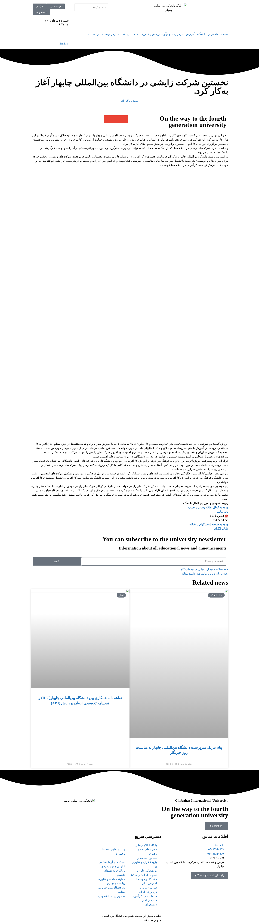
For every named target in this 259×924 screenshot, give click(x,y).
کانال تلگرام (221, 528)
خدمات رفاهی (130, 33)
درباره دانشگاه (205, 33)
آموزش (190, 33)
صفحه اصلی (221, 33)
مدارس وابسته (110, 33)
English (64, 43)
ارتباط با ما (93, 33)
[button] (124, 119)
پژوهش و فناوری (151, 33)
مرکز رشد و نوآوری (172, 33)
